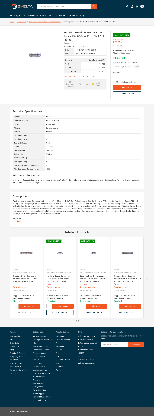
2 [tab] (78, 321)
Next (147, 277)
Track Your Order (16, 363)
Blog (82, 15)
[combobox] (67, 6)
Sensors (36, 360)
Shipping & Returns (17, 353)
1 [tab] (76, 321)
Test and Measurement (42, 397)
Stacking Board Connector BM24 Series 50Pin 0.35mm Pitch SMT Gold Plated (25, 278)
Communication (39, 356)
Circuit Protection (39, 390)
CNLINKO (59, 350)
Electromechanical (40, 370)
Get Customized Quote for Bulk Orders (79, 76)
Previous (6, 277)
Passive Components (41, 346)
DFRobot (59, 356)
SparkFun (59, 366)
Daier (58, 363)
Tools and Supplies (40, 400)
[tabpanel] (26, 277)
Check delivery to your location (125, 62)
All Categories (16, 15)
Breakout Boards (39, 353)
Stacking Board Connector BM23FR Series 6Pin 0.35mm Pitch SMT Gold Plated (92, 278)
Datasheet (17, 221)
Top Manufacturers (35, 15)
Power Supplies (39, 393)
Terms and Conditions (18, 370)
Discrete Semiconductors (42, 373)
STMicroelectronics (63, 360)
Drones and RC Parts (41, 350)
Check (137, 66)
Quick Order (60, 15)
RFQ (50, 15)
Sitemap (13, 373)
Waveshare (60, 346)
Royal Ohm (60, 336)
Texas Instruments (63, 339)
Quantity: (116, 73)
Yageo (58, 343)
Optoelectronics (39, 366)
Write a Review (82, 46)
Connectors (37, 363)
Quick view (26, 253)
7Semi (58, 353)
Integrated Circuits (40, 336)
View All (58, 370)
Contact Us (73, 15)
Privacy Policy (15, 366)
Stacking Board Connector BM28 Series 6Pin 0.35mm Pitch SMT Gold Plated (58, 278)
